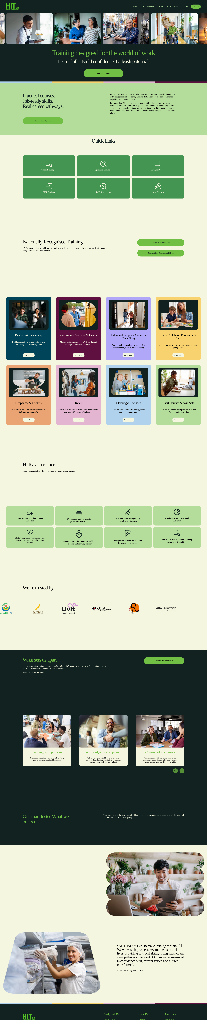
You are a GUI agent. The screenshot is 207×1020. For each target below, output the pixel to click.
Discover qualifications (161, 243)
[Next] (182, 770)
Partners (160, 6)
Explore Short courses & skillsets (161, 253)
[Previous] (175, 770)
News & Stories (173, 6)
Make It (103, 159)
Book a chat (196, 6)
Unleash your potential (164, 661)
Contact (185, 6)
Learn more (49, 159)
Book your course (103, 73)
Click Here (49, 181)
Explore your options (43, 121)
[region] (103, 29)
